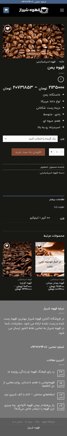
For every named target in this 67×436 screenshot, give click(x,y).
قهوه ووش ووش (55, 283)
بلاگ (37, 422)
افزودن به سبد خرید (28, 152)
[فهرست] (62, 10)
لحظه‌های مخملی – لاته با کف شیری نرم (30, 394)
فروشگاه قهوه (48, 422)
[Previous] (64, 271)
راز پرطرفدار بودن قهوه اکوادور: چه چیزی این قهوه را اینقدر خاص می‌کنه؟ (29, 406)
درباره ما (28, 422)
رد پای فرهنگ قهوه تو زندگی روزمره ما (31, 371)
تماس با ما (17, 422)
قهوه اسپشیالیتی (45, 61)
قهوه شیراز (34, 427)
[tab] (33, 199)
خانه (61, 61)
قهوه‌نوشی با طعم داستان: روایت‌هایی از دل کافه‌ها (29, 384)
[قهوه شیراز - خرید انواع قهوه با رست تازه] (33, 10)
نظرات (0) (59, 207)
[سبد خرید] (6, 10)
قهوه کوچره (26, 283)
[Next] (2, 271)
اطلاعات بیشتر (56, 199)
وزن (62, 138)
